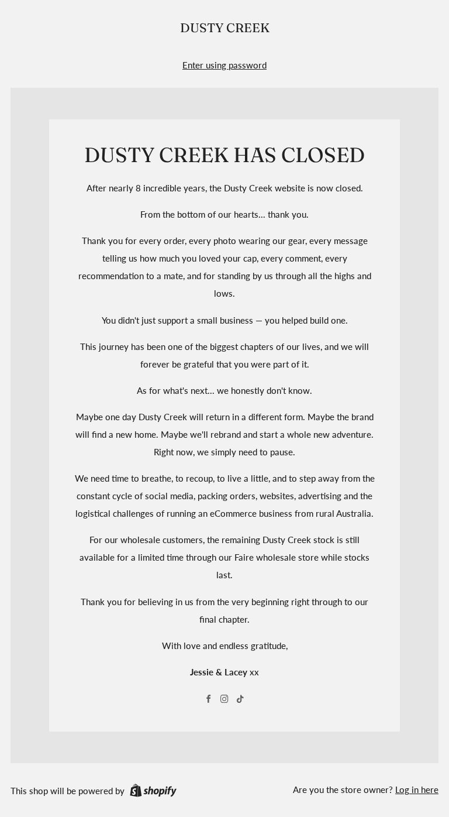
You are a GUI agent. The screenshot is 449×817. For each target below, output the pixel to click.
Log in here (416, 789)
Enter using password (224, 65)
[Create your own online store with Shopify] (153, 792)
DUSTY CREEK (225, 27)
